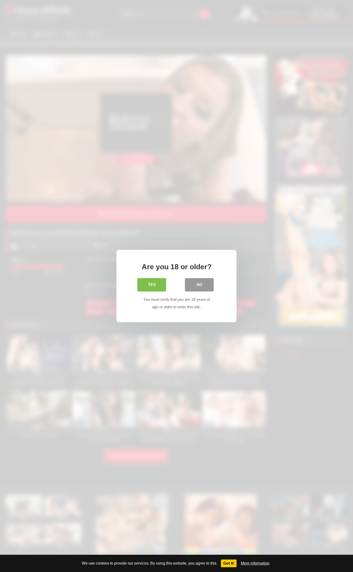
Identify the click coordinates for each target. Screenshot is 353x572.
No (199, 285)
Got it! (228, 563)
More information (255, 563)
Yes (152, 285)
